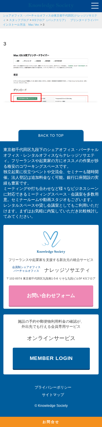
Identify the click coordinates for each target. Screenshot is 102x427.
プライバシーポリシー (53, 387)
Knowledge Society (53, 406)
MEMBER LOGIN (51, 358)
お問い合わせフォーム (51, 295)
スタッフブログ (19, 20)
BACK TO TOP (51, 136)
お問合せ (51, 422)
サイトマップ (53, 395)
